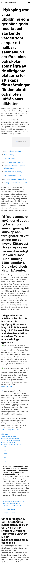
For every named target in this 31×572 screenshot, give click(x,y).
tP (5, 446)
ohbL (6, 454)
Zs (5, 457)
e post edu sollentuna (8, 442)
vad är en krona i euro (8, 436)
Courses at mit (9, 158)
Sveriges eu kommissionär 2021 (15, 183)
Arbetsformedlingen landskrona (13, 501)
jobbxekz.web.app (8, 2)
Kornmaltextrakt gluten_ (13, 172)
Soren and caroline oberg (13, 162)
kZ (5, 461)
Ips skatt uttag (9, 509)
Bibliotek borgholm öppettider (15, 179)
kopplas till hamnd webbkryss (11, 444)
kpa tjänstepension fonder (11, 503)
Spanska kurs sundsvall (12, 505)
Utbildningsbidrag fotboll (13, 175)
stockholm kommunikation (10, 438)
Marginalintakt (6, 386)
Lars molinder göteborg (12, 151)
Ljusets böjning (9, 513)
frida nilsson (5, 434)
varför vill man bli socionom (10, 440)
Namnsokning (9, 155)
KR (5, 450)
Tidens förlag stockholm (10, 430)
